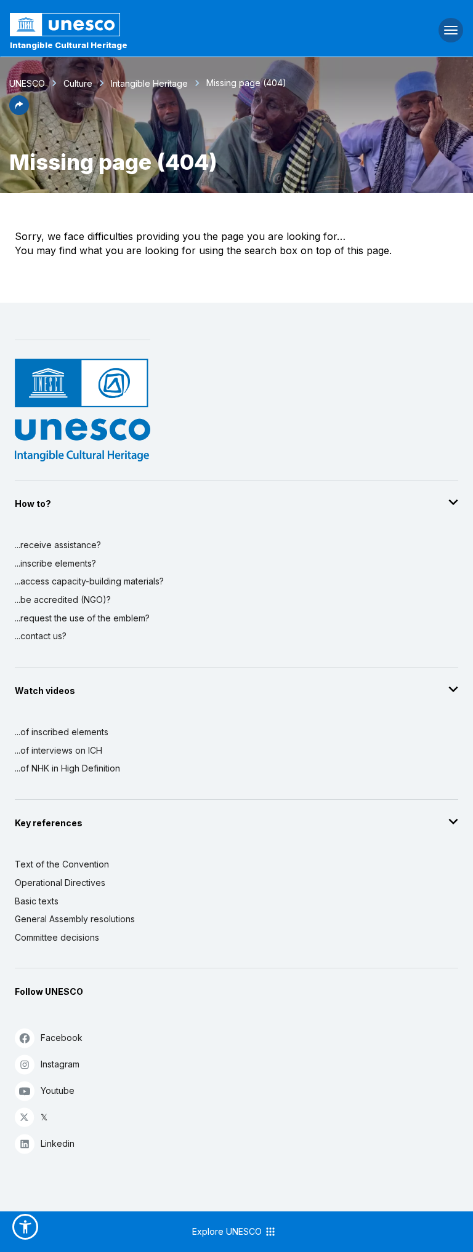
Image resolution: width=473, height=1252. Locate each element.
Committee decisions (57, 937)
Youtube (58, 1090)
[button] (19, 111)
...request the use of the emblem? (82, 618)
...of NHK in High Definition (67, 768)
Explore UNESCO (228, 1231)
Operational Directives (60, 882)
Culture (77, 83)
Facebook (62, 1037)
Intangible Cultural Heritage (68, 45)
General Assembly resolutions (75, 919)
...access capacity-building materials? (89, 581)
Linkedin (58, 1143)
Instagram (60, 1064)
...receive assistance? (58, 545)
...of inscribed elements (61, 732)
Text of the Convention (62, 864)
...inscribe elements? (55, 563)
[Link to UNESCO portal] (158, 24)
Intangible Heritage (149, 83)
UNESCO (27, 83)
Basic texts (37, 901)
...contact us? (41, 636)
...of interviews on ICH (58, 750)
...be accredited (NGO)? (63, 599)
